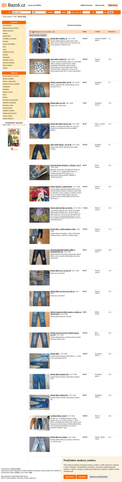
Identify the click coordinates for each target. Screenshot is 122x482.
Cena (84, 31)
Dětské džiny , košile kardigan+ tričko (63, 229)
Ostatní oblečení (8, 118)
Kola (4, 47)
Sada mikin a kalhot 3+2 (58, 59)
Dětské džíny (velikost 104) (59, 374)
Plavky (5, 97)
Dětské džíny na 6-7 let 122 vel (60, 271)
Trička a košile (7, 116)
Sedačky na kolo (8, 60)
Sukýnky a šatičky (8, 110)
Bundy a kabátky (8, 79)
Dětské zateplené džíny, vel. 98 (60, 82)
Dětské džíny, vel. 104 (57, 103)
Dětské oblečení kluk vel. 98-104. (61, 208)
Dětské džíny (54, 354)
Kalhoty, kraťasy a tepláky (11, 84)
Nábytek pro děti (8, 52)
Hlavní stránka (7, 17)
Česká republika (10, 478)
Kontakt (23, 471)
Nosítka (5, 55)
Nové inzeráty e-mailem (38, 35)
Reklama (30, 471)
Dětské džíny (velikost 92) (59, 395)
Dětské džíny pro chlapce (59, 437)
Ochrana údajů (45, 471)
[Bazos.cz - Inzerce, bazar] (13, 6)
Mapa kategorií (6, 476)
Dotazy (10, 471)
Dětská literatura (8, 31)
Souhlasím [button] (70, 477)
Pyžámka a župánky (9, 103)
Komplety (6, 89)
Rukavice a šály (8, 105)
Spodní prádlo (7, 108)
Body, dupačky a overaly (11, 76)
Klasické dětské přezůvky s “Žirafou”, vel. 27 (65, 165)
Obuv (4, 95)
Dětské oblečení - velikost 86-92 (61, 187)
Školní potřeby (7, 65)
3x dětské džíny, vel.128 (58, 416)
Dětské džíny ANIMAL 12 (58, 38)
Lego (4, 49)
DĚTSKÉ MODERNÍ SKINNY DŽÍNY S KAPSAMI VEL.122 (62, 251)
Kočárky (5, 41)
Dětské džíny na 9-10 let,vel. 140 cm (62, 291)
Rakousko (32, 478)
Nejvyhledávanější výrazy (19, 476)
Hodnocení (17, 471)
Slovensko (20, 478)
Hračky (5, 33)
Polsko (26, 478)
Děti (15, 17)
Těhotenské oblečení (9, 113)
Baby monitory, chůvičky (10, 28)
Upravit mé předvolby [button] (98, 477)
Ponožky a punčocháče (10, 100)
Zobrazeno (111, 31)
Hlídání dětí (6, 36)
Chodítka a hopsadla (9, 39)
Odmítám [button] (82, 477)
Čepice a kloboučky (9, 81)
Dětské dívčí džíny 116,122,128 (60, 124)
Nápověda (4, 471)
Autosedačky (7, 25)
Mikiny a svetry (7, 92)
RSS (52, 471)
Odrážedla (6, 57)
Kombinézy (6, 87)
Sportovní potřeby (8, 63)
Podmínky (37, 471)
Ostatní (5, 68)
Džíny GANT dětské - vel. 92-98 (60, 145)
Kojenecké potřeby (9, 44)
